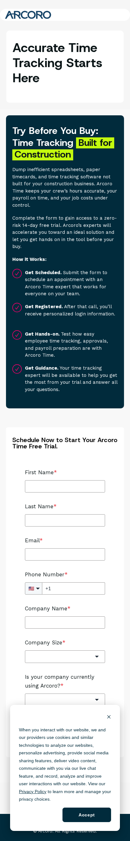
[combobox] (65, 656)
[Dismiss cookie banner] (109, 718)
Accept (87, 814)
